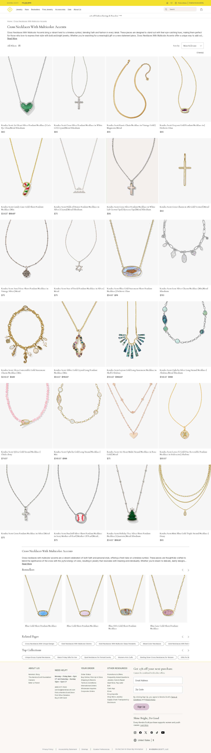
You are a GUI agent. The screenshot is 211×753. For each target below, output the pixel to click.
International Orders (88, 686)
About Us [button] (77, 9)
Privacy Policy (150, 700)
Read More (12, 38)
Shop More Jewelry (114, 697)
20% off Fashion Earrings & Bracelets (104, 16)
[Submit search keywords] (166, 9)
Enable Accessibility (196, 3)
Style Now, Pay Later (115, 683)
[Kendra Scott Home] (12, 3)
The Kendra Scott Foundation (40, 677)
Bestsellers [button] (35, 9)
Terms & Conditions (88, 683)
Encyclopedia (112, 694)
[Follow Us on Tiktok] (157, 732)
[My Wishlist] (171, 3)
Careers (32, 680)
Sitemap (85, 749)
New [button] (27, 9)
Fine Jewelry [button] (47, 9)
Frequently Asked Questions (118, 677)
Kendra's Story (34, 674)
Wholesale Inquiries (88, 688)
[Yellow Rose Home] (26, 3)
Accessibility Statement (68, 749)
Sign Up (141, 707)
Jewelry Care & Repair (116, 680)
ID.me (109, 691)
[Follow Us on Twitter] (146, 732)
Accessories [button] (60, 9)
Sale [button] (69, 9)
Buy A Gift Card (61, 698)
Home (10, 21)
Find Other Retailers (62, 695)
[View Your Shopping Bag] (201, 9)
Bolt (108, 686)
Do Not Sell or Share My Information (129, 749)
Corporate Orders (88, 691)
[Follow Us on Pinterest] (151, 732)
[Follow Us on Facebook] (140, 732)
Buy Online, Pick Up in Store (92, 677)
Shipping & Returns (88, 680)
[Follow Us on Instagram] (135, 732)
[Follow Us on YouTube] (163, 732)
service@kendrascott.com (65, 690)
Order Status (86, 674)
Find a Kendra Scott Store (64, 692)
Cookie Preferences (101, 749)
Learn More (144, 725)
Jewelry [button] (19, 9)
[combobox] (180, 9)
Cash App (111, 688)
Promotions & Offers (115, 674)
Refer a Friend (34, 683)
